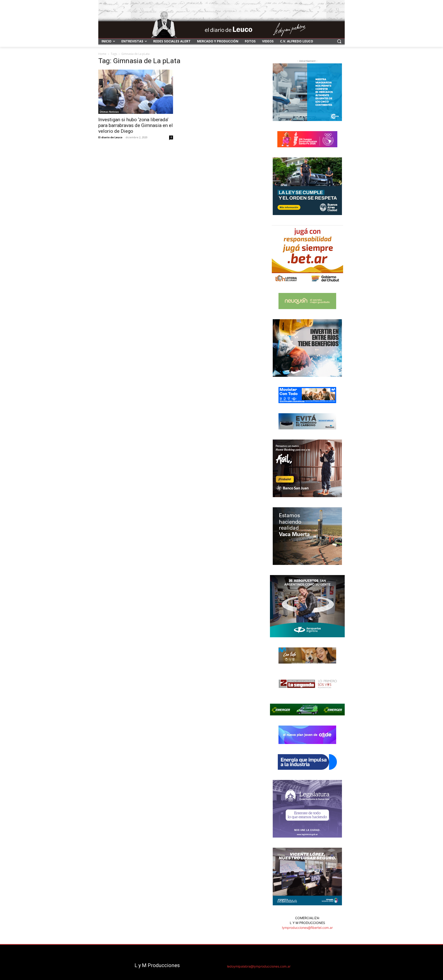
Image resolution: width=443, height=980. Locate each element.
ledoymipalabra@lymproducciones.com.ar (258, 966)
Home (102, 54)
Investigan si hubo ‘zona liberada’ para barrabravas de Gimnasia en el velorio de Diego (135, 125)
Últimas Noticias (109, 111)
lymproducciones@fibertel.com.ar (307, 928)
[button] (339, 41)
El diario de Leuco (110, 137)
